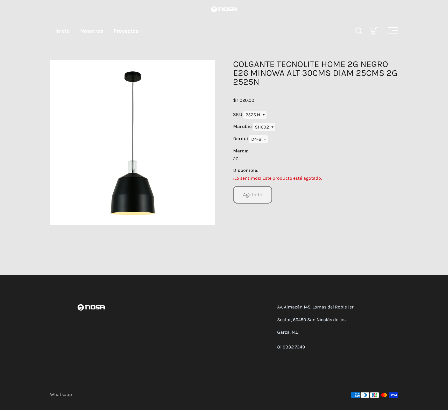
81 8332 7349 (291, 347)
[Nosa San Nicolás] (224, 9)
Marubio (243, 126)
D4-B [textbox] (256, 139)
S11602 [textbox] (262, 127)
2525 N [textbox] (253, 115)
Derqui (241, 139)
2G (236, 159)
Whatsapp (61, 394)
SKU (238, 114)
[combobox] (255, 115)
